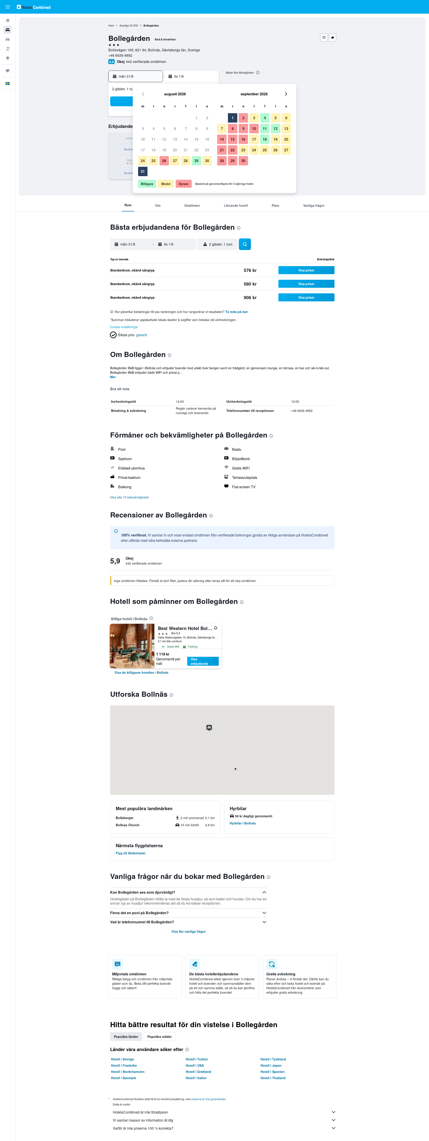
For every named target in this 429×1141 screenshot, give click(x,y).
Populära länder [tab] (126, 1036)
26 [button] (164, 160)
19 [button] (164, 149)
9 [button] (207, 128)
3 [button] (143, 128)
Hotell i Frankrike (124, 1065)
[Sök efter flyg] (7, 20)
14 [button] (186, 139)
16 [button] (207, 139)
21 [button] (186, 149)
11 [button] (153, 139)
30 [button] (207, 160)
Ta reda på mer (236, 311)
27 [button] (175, 160)
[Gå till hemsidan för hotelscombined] (33, 7)
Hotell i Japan (271, 1065)
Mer (113, 377)
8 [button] (197, 128)
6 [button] (175, 128)
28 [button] (186, 160)
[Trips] (7, 70)
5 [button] (164, 128)
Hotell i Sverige (122, 1059)
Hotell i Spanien (273, 1071)
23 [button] (207, 149)
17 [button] (143, 149)
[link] (141, 672)
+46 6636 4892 (120, 55)
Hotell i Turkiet (197, 1059)
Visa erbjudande (199, 661)
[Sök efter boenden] (7, 29)
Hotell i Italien (196, 1078)
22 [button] (196, 149)
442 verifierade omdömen (146, 61)
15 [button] (196, 139)
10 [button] (143, 139)
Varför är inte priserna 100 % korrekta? (143, 1128)
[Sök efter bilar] (7, 39)
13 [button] (175, 139)
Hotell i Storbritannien (128, 1071)
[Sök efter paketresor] (7, 48)
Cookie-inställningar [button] (124, 327)
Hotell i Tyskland (273, 1059)
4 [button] (154, 128)
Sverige (124, 25)
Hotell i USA (195, 1065)
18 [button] (153, 149)
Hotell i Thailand (273, 1078)
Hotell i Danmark (123, 1078)
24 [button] (143, 160)
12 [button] (164, 139)
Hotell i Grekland (198, 1071)
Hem (111, 25)
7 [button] (186, 128)
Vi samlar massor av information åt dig (143, 1120)
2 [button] (207, 117)
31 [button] (143, 171)
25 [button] (153, 160)
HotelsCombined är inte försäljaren (140, 1112)
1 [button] (197, 117)
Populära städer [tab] (159, 1036)
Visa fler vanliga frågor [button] (188, 931)
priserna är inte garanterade (208, 1099)
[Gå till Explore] (7, 58)
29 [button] (196, 160)
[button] (8, 7)
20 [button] (175, 149)
